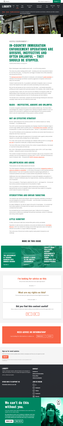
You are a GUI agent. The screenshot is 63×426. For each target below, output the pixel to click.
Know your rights (31, 299)
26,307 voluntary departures (37, 157)
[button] (6, 1)
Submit (50, 336)
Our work (47, 6)
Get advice (31, 285)
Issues (17, 6)
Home (13, 6)
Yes (28, 314)
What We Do (19, 421)
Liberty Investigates (37, 378)
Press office (35, 375)
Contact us (35, 371)
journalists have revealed (40, 127)
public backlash (47, 77)
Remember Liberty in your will (9, 384)
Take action (22, 6)
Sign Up (5, 357)
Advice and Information (38, 373)
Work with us (53, 6)
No (35, 314)
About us (58, 6)
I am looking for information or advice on (22, 336)
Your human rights (29, 6)
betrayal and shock (17, 77)
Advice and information (39, 6)
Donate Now (9, 421)
